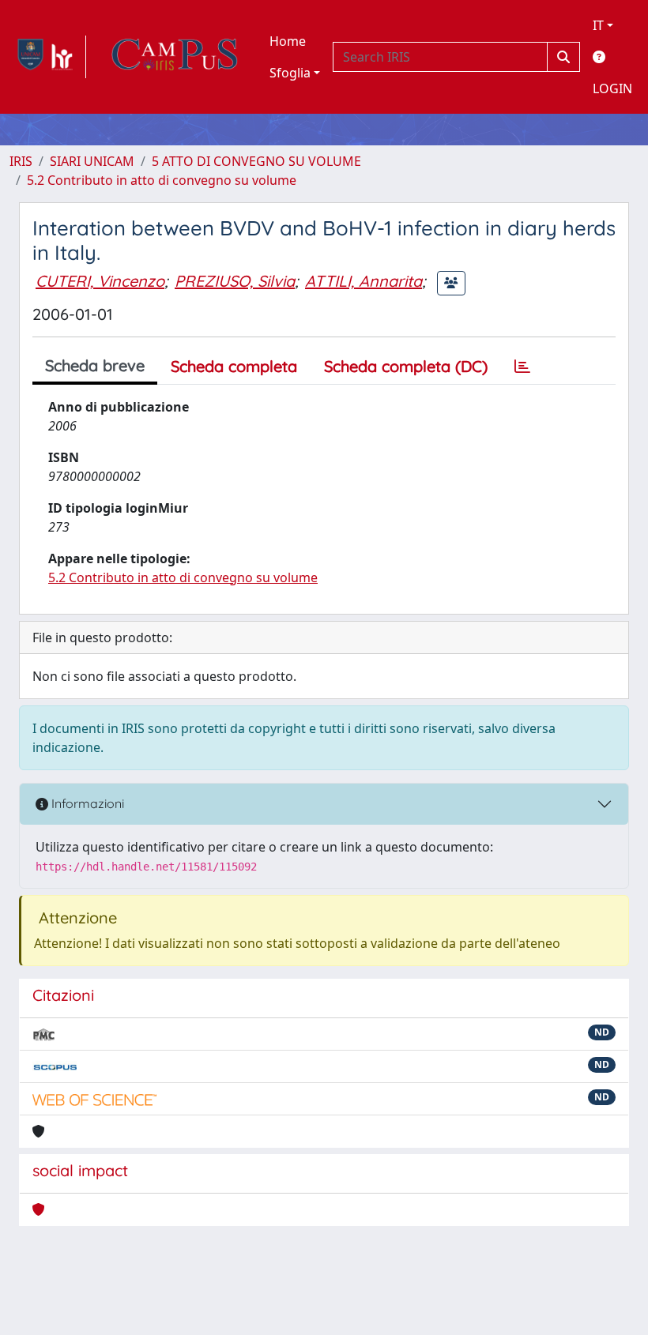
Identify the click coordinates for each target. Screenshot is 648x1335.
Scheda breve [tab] (95, 365)
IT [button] (598, 25)
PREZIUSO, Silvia (235, 281)
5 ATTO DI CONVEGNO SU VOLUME (256, 161)
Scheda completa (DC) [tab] (406, 366)
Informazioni (86, 803)
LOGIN (612, 88)
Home (287, 41)
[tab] (522, 366)
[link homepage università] (175, 57)
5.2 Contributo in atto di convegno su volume (161, 180)
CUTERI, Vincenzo (100, 281)
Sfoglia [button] (290, 72)
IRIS (20, 161)
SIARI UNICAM (92, 161)
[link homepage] (47, 57)
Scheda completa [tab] (234, 366)
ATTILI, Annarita (363, 281)
